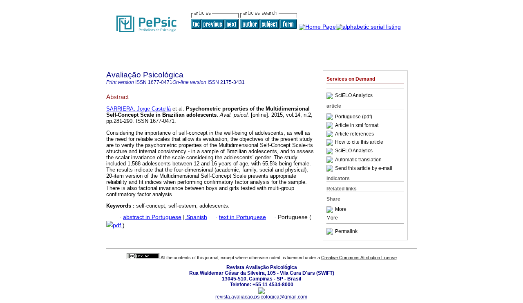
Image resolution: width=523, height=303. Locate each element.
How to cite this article (359, 142)
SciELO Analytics (354, 96)
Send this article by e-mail (363, 168)
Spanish (196, 217)
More (340, 210)
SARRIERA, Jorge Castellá (138, 109)
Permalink (346, 231)
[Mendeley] (330, 210)
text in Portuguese (242, 217)
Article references (354, 134)
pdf (118, 225)
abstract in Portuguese (152, 217)
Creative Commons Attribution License (359, 257)
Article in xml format (356, 125)
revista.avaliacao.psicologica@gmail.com (261, 297)
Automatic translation (358, 160)
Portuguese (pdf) (353, 117)
